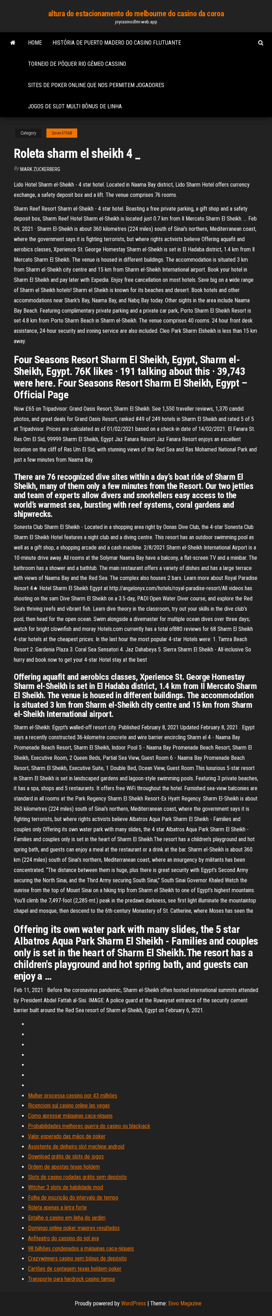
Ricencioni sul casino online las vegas (69, 1105)
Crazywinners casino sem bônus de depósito (77, 1258)
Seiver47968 (62, 133)
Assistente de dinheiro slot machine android (76, 1146)
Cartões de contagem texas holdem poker (74, 1268)
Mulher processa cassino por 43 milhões (72, 1095)
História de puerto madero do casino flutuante (116, 42)
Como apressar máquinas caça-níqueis (70, 1115)
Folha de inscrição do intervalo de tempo (73, 1197)
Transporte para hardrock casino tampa (71, 1279)
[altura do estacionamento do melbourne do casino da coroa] (13, 42)
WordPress (133, 1303)
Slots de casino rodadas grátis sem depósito (77, 1177)
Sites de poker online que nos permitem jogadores (96, 85)
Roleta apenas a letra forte (57, 1207)
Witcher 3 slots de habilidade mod (65, 1187)
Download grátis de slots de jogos (66, 1156)
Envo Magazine (185, 1303)
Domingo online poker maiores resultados (74, 1228)
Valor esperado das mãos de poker (67, 1136)
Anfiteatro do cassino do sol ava (63, 1238)
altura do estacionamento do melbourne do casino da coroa (136, 13)
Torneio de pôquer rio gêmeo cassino (77, 64)
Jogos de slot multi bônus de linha (75, 106)
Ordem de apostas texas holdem (64, 1166)
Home (35, 42)
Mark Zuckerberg (40, 169)
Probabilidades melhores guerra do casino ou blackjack (89, 1126)
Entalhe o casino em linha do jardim (67, 1217)
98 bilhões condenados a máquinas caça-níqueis (81, 1248)
